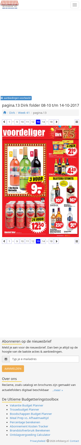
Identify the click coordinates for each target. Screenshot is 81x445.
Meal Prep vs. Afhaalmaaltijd (29, 418)
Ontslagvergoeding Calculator (30, 435)
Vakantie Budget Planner (26, 405)
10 (22, 122)
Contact (74, 441)
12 (32, 122)
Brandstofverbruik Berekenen (30, 430)
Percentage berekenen (25, 422)
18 (51, 122)
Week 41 (24, 113)
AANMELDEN (13, 368)
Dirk (12, 113)
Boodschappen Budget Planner (31, 414)
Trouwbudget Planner (24, 409)
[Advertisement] (40, 54)
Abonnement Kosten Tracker (29, 426)
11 (27, 122)
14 (43, 122)
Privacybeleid (37, 441)
